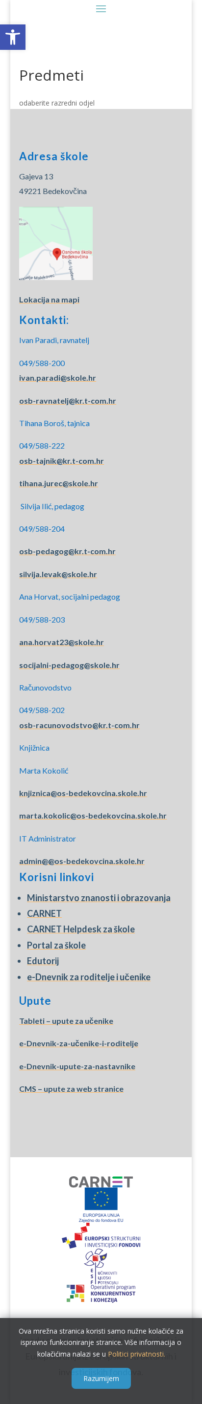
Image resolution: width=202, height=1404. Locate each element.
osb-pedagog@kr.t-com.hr (67, 551)
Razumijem (101, 1378)
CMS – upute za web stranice (71, 1088)
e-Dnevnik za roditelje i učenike (89, 977)
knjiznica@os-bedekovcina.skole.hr (83, 793)
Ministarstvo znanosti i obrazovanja (99, 897)
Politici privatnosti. (136, 1354)
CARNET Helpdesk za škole (81, 929)
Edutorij (43, 960)
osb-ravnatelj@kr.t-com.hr (67, 400)
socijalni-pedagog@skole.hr (69, 665)
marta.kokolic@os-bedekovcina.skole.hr (93, 815)
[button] (12, 37)
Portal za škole (56, 945)
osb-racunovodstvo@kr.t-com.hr (79, 725)
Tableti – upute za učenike (66, 1020)
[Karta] (56, 276)
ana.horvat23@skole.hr (61, 642)
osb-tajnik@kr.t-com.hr (61, 460)
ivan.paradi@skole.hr (57, 377)
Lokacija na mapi (49, 299)
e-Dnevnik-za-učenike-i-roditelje (78, 1043)
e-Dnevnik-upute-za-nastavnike (77, 1066)
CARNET (44, 913)
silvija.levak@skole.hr (58, 574)
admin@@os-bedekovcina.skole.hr (82, 860)
